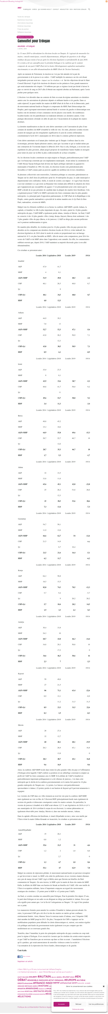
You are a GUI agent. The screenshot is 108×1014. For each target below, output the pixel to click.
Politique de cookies (78, 1009)
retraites (39, 991)
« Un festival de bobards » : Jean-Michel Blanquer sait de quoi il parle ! (45, 972)
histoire (44, 986)
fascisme (29, 983)
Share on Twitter (21, 957)
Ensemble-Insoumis (38, 980)
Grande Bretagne (25, 986)
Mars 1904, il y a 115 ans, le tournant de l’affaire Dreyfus (39, 969)
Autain (45, 976)
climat (67, 977)
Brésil (60, 977)
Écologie (52, 994)
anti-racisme (24, 977)
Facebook (4, 1)
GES (76, 983)
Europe (71, 980)
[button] (104, 986)
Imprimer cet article (25, 961)
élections (25, 996)
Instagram (19, 1)
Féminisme (66, 983)
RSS (106, 1)
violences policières (25, 994)
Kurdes (22, 46)
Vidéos (34, 9)
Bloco (54, 977)
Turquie (31, 46)
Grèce (35, 986)
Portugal (29, 991)
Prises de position (23, 29)
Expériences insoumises (24, 20)
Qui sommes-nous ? (45, 9)
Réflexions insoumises (24, 32)
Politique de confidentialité (28, 1007)
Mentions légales (80, 9)
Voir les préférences (96, 1004)
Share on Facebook (19, 957)
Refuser (78, 1004)
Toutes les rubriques (23, 17)
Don (71, 9)
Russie (49, 991)
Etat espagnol (57, 980)
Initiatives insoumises (24, 26)
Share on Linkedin (26, 956)
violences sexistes (39, 994)
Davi (72, 977)
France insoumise (47, 983)
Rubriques (27, 9)
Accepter (61, 1004)
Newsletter (64, 9)
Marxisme (32, 988)
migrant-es (42, 989)
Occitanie (21, 991)
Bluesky (11, 1)
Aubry (33, 977)
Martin (22, 988)
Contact (56, 9)
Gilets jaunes (84, 983)
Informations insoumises (25, 23)
